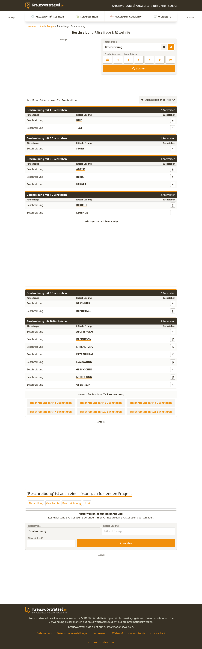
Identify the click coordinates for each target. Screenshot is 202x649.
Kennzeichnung (71, 503)
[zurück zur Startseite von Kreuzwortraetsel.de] (46, 6)
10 (170, 59)
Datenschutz (44, 633)
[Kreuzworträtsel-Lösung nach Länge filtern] (107, 59)
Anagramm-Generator (128, 16)
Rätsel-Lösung (111, 525)
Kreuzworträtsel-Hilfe (50, 16)
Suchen (141, 68)
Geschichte (52, 503)
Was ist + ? (35, 538)
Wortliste (164, 16)
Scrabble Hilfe (89, 16)
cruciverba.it (157, 633)
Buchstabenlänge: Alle (158, 99)
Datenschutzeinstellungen (72, 633)
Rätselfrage (110, 41)
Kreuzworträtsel (36, 26)
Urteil (87, 503)
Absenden (126, 543)
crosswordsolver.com (101, 642)
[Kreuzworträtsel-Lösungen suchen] (171, 47)
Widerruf (117, 633)
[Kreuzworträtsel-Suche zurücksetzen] (164, 47)
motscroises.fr (136, 633)
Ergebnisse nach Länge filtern (120, 54)
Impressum (100, 633)
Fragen (51, 26)
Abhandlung (36, 503)
